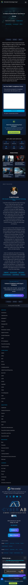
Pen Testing (17, 543)
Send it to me (14, 110)
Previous (9, 39)
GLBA (2, 395)
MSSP (2, 338)
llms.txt (2, 450)
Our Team (3, 468)
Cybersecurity (4, 315)
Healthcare (3, 407)
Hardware (3, 321)
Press (2, 474)
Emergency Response (6, 482)
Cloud (16, 549)
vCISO (2, 326)
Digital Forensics (4, 332)
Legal (2, 416)
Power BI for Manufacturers (7, 427)
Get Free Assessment (14, 132)
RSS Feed (3, 459)
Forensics (22, 543)
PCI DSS (3, 364)
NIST (2, 358)
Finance (3, 413)
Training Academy (5, 346)
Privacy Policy (16, 578)
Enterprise (3, 421)
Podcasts (3, 445)
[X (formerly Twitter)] (10, 497)
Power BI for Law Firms (6, 433)
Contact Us (14, 530)
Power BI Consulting (5, 344)
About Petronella (5, 465)
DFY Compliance (4, 341)
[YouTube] (17, 497)
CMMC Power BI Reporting (7, 370)
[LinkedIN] (14, 497)
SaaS (2, 424)
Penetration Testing (5, 329)
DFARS (2, 381)
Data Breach (9, 24)
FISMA (2, 390)
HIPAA (21, 24)
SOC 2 (2, 361)
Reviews (3, 471)
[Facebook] (7, 497)
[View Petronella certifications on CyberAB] (14, 507)
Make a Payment (14, 535)
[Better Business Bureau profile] (14, 516)
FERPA (2, 387)
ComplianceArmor (5, 367)
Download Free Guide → (14, 575)
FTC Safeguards (4, 392)
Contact (3, 479)
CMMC (2, 353)
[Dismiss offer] (25, 557)
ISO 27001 (3, 372)
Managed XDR (4, 324)
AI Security (10, 546)
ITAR (2, 401)
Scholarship (3, 476)
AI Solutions (3, 312)
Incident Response (5, 335)
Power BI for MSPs (5, 436)
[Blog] (20, 497)
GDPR (2, 375)
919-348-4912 (14, 525)
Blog (2, 442)
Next (20, 39)
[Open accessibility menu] (2, 579)
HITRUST (3, 398)
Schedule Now (13, 583)
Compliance (19, 20)
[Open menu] (25, 2)
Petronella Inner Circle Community (8, 456)
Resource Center (5, 448)
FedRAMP (3, 384)
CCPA (2, 378)
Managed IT (3, 318)
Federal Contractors (5, 410)
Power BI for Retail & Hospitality (8, 430)
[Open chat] (24, 578)
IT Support (11, 552)
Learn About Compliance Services (14, 295)
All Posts (15, 39)
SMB (2, 419)
